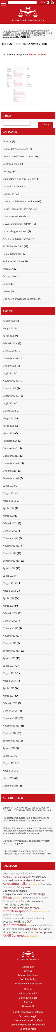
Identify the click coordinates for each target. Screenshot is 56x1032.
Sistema (45, 928)
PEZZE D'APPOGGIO (13, 246)
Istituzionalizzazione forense (21, 908)
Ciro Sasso (8, 887)
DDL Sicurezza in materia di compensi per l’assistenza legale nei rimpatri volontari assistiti (27, 852)
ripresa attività (39, 925)
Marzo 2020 (9, 433)
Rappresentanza (14, 925)
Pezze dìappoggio (28, 1016)
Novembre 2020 (11, 380)
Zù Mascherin (32, 936)
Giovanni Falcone (40, 897)
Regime (29, 925)
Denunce (19, 897)
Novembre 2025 (11, 358)
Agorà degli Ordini (25, 873)
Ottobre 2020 (9, 388)
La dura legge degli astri (15, 231)
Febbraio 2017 (10, 703)
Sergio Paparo (32, 928)
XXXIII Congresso (15, 935)
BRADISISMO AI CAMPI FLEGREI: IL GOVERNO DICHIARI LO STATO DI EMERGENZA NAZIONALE (27, 809)
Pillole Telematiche (13, 254)
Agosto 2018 (9, 568)
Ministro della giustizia (41, 911)
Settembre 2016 (11, 740)
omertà (40, 918)
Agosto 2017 (9, 658)
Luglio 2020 (9, 403)
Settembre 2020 (11, 395)
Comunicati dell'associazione (18, 156)
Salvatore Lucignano (13, 928)
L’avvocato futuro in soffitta (28, 1020)
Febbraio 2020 (10, 440)
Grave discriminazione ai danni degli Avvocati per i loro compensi (26, 842)
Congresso (24, 887)
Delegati (9, 897)
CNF (15, 887)
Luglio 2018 (9, 575)
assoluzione (10, 880)
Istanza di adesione (28, 975)
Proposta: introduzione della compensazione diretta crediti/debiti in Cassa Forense (26, 819)
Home (5, 31)
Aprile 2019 (8, 508)
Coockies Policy (28, 979)
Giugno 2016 (9, 763)
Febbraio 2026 (10, 343)
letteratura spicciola (17, 911)
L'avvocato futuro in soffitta (17, 224)
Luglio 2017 (9, 665)
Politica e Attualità (12, 261)
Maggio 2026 (9, 328)
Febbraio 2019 (10, 523)
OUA (30, 921)
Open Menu (3, 3)
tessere (6, 291)
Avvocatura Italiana (16, 883)
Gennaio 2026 (10, 350)
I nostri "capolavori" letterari (17, 209)
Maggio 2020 (9, 418)
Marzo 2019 (9, 515)
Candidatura (46, 884)
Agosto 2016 (9, 748)
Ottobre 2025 (9, 365)
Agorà (13, 873)
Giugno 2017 (9, 673)
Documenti (13, 31)
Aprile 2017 (8, 688)
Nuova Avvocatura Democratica (19, 918)
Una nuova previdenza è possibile (20, 298)
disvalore (27, 897)
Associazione (39, 876)
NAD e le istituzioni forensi (16, 239)
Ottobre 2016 (9, 733)
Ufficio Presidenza (14, 932)
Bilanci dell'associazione (15, 149)
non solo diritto (14, 914)
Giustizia (25, 901)
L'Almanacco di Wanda (14, 216)
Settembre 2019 (11, 478)
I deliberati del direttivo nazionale (20, 201)
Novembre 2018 (11, 545)
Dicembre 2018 (10, 538)
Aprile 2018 (8, 598)
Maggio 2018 (9, 590)
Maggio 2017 (9, 680)
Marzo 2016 (9, 778)
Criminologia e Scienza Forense (19, 179)
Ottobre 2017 (9, 643)
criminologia (37, 894)
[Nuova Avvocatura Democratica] (28, 23)
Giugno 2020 (9, 410)
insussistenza (38, 901)
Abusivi (6, 873)
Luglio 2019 (9, 485)
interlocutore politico (16, 904)
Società (7, 283)
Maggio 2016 (9, 770)
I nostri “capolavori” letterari (28, 1012)
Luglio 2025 (9, 373)
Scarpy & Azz (9, 276)
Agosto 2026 (9, 320)
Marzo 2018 (9, 605)
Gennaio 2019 (10, 530)
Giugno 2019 (9, 493)
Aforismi (7, 141)
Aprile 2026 (8, 335)
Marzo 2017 (9, 695)
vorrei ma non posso (39, 932)
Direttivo (27, 970)
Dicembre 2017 (10, 628)
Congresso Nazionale (16, 894)
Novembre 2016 (11, 725)
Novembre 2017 (11, 635)
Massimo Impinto (37, 54)
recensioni (8, 268)
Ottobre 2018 (9, 553)
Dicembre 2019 (10, 455)
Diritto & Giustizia (12, 186)
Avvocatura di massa (31, 880)
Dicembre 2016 (10, 718)
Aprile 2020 (8, 425)
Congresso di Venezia (15, 890)
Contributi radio (11, 164)
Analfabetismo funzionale (17, 877)
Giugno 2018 (9, 583)
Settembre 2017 (11, 650)
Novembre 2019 (11, 463)
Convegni (8, 171)
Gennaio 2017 (10, 710)
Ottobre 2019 (9, 470)
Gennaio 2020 (10, 448)
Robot (50, 925)
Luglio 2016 (9, 755)
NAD (5, 914)
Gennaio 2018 (10, 620)
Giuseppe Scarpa (11, 901)
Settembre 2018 (11, 560)
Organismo (9, 921)
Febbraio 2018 (10, 613)
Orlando (21, 921)
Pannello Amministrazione (28, 983)
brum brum (35, 884)
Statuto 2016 (28, 966)
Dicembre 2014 (10, 785)
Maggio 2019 (9, 500)
